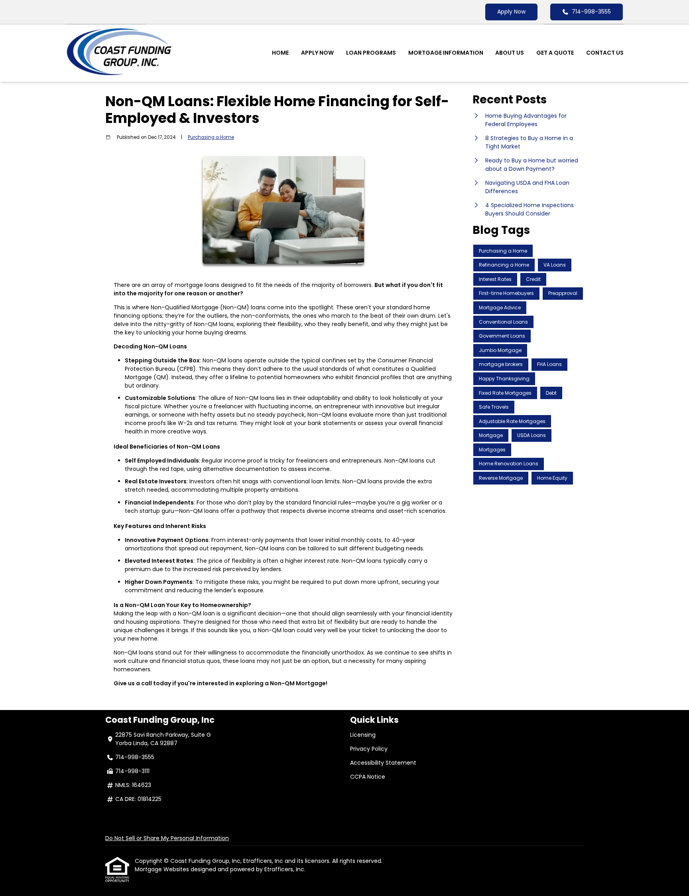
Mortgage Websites (163, 869)
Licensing (363, 735)
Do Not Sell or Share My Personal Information (167, 838)
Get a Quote (555, 53)
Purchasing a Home (211, 137)
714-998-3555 (591, 12)
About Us (509, 53)
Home (280, 53)
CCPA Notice (367, 777)
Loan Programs (371, 53)
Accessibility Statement (383, 763)
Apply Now (511, 12)
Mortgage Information (445, 53)
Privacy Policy (369, 749)
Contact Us (605, 53)
